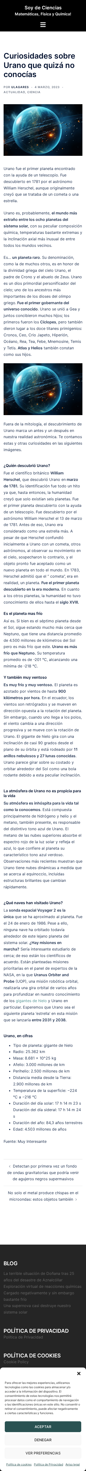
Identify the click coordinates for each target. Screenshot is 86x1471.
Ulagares (20, 87)
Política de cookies (19, 1464)
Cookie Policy (16, 1361)
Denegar (43, 1440)
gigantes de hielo (31, 1000)
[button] (78, 1373)
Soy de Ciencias (43, 8)
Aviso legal (72, 1464)
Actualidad (14, 92)
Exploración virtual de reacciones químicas (42, 1286)
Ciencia (34, 92)
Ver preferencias (43, 1453)
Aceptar (43, 1426)
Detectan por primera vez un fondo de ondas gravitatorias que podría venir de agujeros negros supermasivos (43, 1172)
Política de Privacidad (48, 1464)
